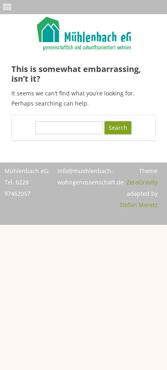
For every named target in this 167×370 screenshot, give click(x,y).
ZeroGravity (142, 182)
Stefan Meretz (139, 205)
